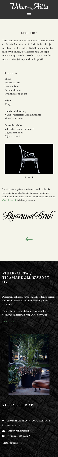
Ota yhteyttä (9, 200)
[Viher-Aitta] (29, 6)
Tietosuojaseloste (12, 442)
